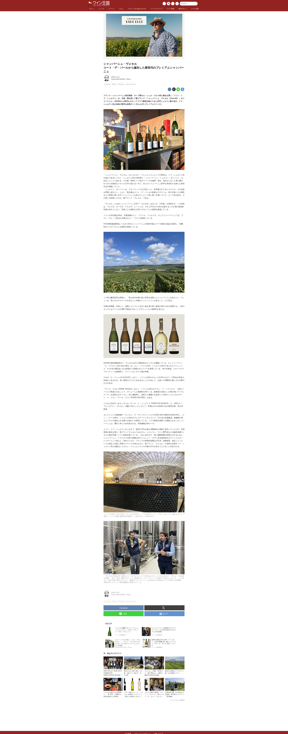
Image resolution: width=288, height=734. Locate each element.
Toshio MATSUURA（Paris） (121, 79)
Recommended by (175, 700)
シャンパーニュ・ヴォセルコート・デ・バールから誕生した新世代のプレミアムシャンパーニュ (144, 67)
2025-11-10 (115, 77)
